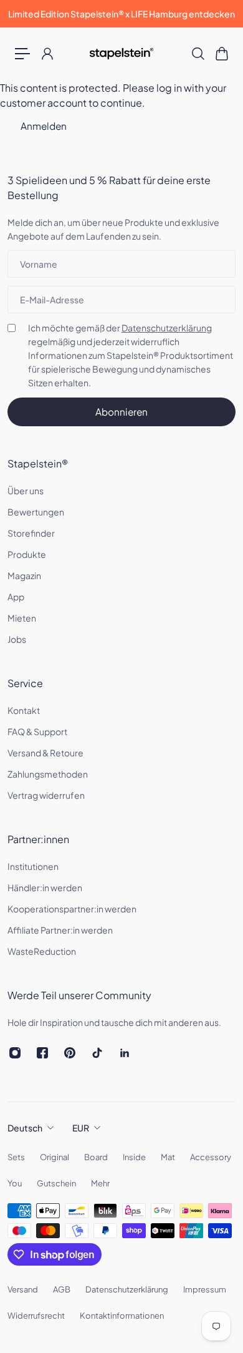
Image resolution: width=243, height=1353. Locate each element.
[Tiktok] (97, 1053)
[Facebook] (42, 1053)
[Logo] (121, 53)
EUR (80, 1127)
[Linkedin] (124, 1053)
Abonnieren (121, 412)
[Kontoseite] (47, 53)
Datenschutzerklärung (167, 327)
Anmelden (44, 126)
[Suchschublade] (197, 53)
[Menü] (22, 53)
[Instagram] (15, 1053)
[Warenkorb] (221, 53)
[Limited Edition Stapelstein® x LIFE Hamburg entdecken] (121, 14)
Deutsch (24, 1127)
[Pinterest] (69, 1053)
